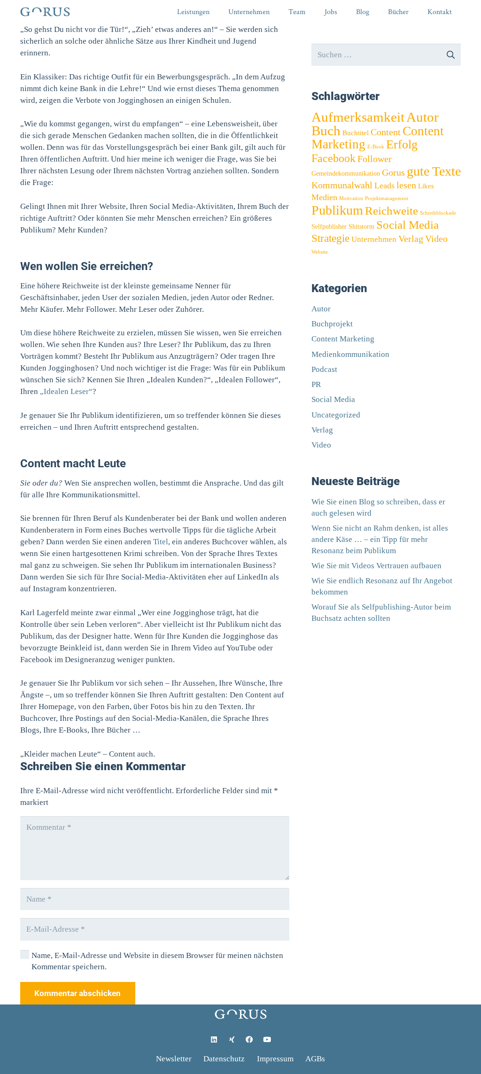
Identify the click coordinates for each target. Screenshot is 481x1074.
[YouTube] (267, 1040)
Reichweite (391, 210)
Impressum (275, 1058)
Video (436, 239)
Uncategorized (335, 414)
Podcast (324, 369)
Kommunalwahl (341, 185)
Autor (422, 116)
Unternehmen (373, 239)
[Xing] (232, 1040)
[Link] (45, 11)
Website (319, 252)
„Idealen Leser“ (66, 391)
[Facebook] (249, 1040)
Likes (426, 186)
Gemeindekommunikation (345, 173)
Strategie (330, 238)
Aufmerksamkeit (357, 117)
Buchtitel (355, 133)
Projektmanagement (386, 198)
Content (386, 132)
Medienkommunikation (350, 354)
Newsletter (174, 1058)
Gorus (393, 172)
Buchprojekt (332, 323)
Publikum (337, 210)
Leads (384, 185)
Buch (326, 130)
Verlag (410, 239)
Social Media (407, 224)
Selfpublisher (329, 226)
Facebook (333, 158)
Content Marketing (342, 338)
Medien (324, 197)
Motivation (351, 198)
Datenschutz (224, 1058)
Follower (374, 159)
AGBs (315, 1058)
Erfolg (402, 144)
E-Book (375, 146)
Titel (160, 541)
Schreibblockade (438, 213)
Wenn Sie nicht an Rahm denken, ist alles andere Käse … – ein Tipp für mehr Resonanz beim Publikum (379, 539)
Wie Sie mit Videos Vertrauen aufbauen (376, 565)
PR (316, 384)
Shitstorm (361, 226)
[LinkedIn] (214, 1040)
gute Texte (434, 171)
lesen (406, 185)
